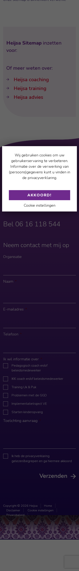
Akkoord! (39, 195)
